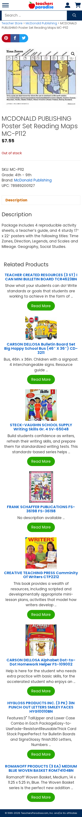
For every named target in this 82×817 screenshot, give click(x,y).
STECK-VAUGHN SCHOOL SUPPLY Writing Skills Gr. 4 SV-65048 (41, 427)
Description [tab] (16, 200)
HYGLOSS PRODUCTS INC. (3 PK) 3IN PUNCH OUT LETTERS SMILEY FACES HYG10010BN (41, 707)
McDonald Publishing (41, 23)
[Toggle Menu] (5, 5)
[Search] (74, 15)
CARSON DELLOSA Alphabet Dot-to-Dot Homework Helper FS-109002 (41, 662)
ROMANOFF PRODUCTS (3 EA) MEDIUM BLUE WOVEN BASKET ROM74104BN (41, 768)
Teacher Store (12, 23)
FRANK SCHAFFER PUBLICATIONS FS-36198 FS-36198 (41, 509)
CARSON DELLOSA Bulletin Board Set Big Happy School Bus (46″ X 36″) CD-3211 (41, 348)
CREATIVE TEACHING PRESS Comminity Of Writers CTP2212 (41, 575)
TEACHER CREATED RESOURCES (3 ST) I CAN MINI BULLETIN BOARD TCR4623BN (41, 277)
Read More (41, 305)
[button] (73, 54)
